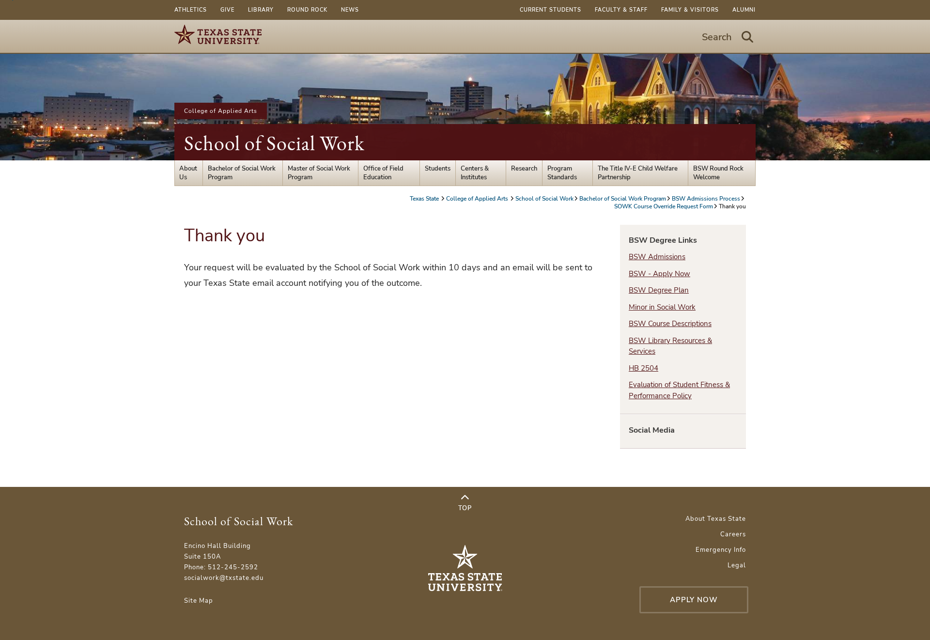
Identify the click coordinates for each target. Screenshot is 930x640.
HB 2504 (643, 368)
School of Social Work (274, 143)
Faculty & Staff (621, 10)
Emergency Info (721, 550)
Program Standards (562, 173)
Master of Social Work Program (319, 173)
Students (437, 168)
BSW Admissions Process (706, 199)
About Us (188, 173)
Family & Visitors (690, 10)
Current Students (550, 10)
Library (261, 10)
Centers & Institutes (475, 173)
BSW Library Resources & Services (670, 346)
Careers (733, 534)
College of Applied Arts (220, 111)
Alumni (744, 10)
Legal (737, 565)
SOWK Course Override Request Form (663, 206)
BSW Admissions (657, 257)
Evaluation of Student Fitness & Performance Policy (679, 390)
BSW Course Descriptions (670, 323)
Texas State (425, 199)
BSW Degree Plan (659, 290)
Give (227, 10)
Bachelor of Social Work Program (242, 173)
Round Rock (307, 10)
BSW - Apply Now (659, 274)
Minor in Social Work (662, 307)
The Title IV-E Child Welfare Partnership (638, 173)
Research (524, 168)
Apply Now (694, 600)
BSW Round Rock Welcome (718, 173)
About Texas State (715, 519)
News (350, 10)
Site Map (198, 600)
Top (465, 508)
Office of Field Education (383, 173)
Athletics (190, 10)
